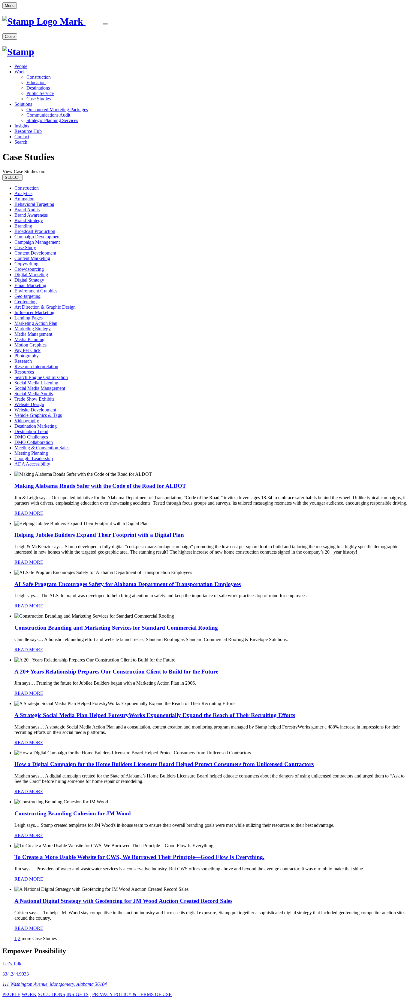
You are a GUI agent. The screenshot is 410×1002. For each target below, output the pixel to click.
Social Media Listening (36, 382)
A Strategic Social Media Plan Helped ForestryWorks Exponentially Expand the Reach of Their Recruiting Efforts (154, 715)
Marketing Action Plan (35, 323)
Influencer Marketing (34, 312)
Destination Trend (31, 431)
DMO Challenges (31, 436)
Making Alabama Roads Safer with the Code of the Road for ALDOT (100, 486)
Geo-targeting (27, 296)
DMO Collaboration (33, 442)
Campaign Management (37, 242)
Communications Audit (48, 115)
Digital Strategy (29, 280)
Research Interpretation (36, 366)
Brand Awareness (31, 215)
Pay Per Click (27, 350)
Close (10, 36)
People (20, 66)
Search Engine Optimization (41, 377)
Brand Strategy (28, 220)
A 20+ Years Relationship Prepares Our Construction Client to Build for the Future (116, 671)
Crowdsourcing (29, 269)
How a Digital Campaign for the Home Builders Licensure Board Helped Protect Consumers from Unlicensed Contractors (164, 764)
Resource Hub (28, 131)
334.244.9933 (15, 973)
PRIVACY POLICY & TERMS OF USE (132, 994)
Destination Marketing (35, 426)
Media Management (33, 334)
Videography (26, 420)
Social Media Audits (33, 393)
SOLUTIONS (51, 994)
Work (19, 71)
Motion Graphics (30, 344)
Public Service (40, 93)
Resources (24, 371)
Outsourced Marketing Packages (57, 109)
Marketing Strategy (32, 328)
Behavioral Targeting (34, 204)
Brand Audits (27, 209)
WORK (29, 994)
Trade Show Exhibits (34, 399)
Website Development (35, 409)
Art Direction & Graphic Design (45, 307)
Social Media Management (39, 388)
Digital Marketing (31, 274)
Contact (21, 136)
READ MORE (28, 513)
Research (23, 361)
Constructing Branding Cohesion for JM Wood (72, 813)
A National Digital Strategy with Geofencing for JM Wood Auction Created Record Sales (123, 901)
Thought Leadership (33, 458)
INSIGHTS (77, 994)
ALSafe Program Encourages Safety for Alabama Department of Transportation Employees (127, 584)
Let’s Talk (11, 963)
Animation (24, 198)
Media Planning (29, 339)
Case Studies (38, 98)
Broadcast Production (34, 231)
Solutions (23, 104)
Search (20, 142)
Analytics (23, 193)
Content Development (35, 252)
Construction (38, 77)
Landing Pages (28, 317)
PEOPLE (11, 994)
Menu (9, 5)
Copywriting (26, 263)
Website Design (29, 404)
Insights (21, 125)
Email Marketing (30, 285)
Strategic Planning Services (52, 120)
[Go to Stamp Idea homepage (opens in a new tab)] (65, 21)
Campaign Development (37, 236)
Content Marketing (32, 258)
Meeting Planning (31, 453)
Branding (23, 225)
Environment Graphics (35, 290)
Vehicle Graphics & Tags (38, 415)
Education (36, 82)
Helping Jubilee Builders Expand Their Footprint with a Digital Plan (99, 535)
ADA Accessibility (32, 463)
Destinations (38, 87)
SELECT (12, 177)
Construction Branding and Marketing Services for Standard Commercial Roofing (116, 628)
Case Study (25, 247)
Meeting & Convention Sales (41, 447)
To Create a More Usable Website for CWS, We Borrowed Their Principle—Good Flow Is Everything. (139, 857)
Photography (26, 355)
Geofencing (25, 301)
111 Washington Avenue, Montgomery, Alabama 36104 (54, 984)
